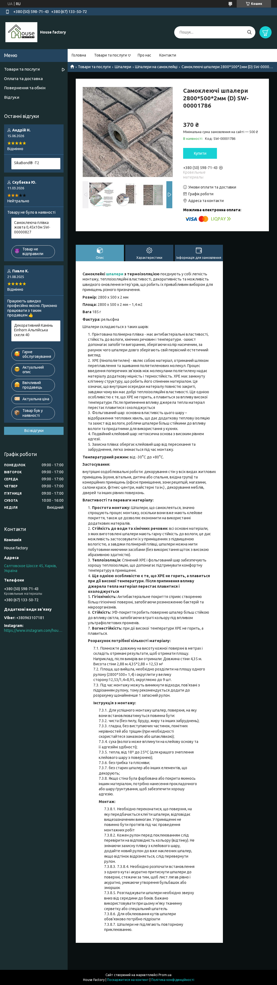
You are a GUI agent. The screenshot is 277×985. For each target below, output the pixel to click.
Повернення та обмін (24, 87)
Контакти (167, 55)
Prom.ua (165, 975)
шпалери (114, 274)
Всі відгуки (34, 430)
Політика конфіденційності (172, 979)
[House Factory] (21, 32)
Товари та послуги (110, 55)
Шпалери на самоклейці (156, 67)
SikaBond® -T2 (26, 163)
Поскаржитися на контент (128, 979)
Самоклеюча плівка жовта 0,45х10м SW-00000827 (32, 227)
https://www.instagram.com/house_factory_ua (34, 630)
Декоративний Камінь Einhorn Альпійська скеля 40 (33, 330)
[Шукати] (249, 32)
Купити (200, 153)
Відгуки (11, 97)
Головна (79, 55)
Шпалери (123, 67)
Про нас (144, 55)
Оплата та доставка (23, 78)
